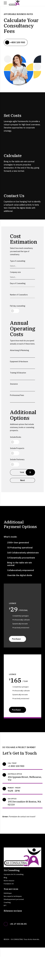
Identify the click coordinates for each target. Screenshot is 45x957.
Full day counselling (17, 306)
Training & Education (18, 373)
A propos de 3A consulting (13, 874)
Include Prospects (17, 448)
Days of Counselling (18, 283)
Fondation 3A (9, 884)
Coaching (7, 902)
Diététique (8, 893)
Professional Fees (17, 395)
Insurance (14, 384)
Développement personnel (14, 899)
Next (22, 480)
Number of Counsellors (19, 295)
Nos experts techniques (13, 896)
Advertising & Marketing (19, 350)
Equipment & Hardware (19, 361)
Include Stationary (17, 459)
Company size (15, 272)
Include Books (15, 437)
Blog (5, 877)
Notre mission (9, 881)
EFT (5, 905)
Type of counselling (17, 261)
